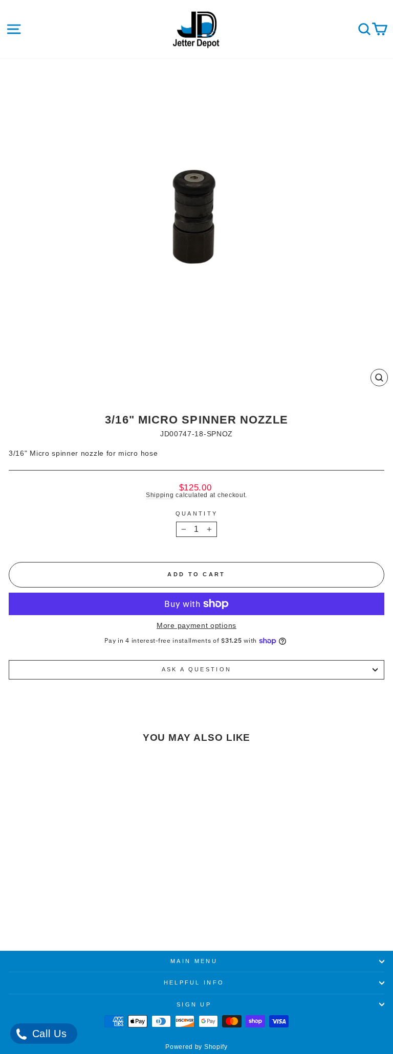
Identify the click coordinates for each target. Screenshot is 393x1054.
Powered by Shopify (196, 1046)
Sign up (194, 1004)
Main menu (193, 961)
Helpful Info (194, 982)
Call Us (48, 1033)
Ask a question (196, 669)
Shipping (160, 494)
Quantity (197, 514)
